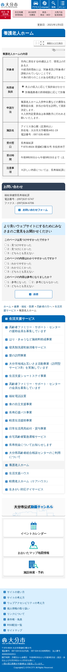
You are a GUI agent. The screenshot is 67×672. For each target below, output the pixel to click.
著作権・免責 (14, 619)
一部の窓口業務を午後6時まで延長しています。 (23, 664)
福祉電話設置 (17, 396)
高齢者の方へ (44, 306)
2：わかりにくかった (19, 267)
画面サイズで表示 (55, 43)
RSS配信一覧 (14, 624)
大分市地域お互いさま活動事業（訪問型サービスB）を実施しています (35, 365)
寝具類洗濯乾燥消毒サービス (27, 347)
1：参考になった (17, 282)
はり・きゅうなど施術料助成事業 (30, 339)
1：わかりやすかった (19, 263)
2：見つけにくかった (19, 249)
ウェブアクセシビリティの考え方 (26, 602)
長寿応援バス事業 (20, 412)
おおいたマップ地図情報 (33, 552)
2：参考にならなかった (45, 282)
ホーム (7, 306)
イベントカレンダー (33, 533)
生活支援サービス (22, 318)
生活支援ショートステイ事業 (27, 375)
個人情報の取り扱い (18, 608)
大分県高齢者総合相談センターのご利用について (35, 454)
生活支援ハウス (19, 473)
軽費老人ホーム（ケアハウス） (29, 481)
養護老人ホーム (19, 464)
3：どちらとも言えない (21, 253)
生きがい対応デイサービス (26, 489)
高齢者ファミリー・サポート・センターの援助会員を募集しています (35, 329)
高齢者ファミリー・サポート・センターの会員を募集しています (35, 385)
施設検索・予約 (34, 572)
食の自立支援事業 (20, 404)
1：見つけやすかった (19, 245)
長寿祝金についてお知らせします (30, 444)
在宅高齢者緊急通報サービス (27, 436)
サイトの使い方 (16, 592)
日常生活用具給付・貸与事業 (27, 428)
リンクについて (16, 613)
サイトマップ (14, 630)
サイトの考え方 (16, 597)
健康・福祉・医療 (24, 306)
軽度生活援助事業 (20, 420)
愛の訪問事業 (17, 355)
